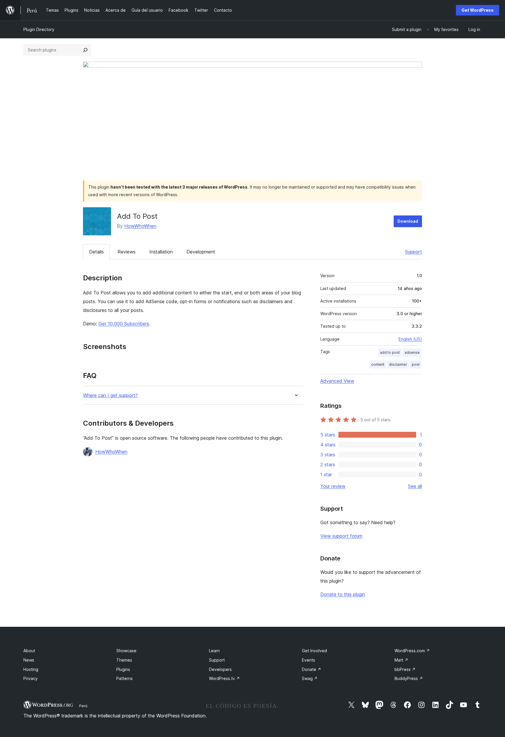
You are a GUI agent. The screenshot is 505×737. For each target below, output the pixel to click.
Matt (401, 659)
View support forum (341, 536)
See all (415, 486)
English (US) (410, 338)
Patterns (124, 678)
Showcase (126, 650)
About (29, 650)
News (28, 659)
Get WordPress (477, 10)
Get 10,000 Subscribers (123, 324)
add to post (390, 352)
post (416, 364)
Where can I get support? (110, 395)
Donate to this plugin (342, 594)
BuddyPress (409, 678)
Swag (310, 678)
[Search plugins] (85, 50)
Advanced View (337, 381)
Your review (332, 486)
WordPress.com (412, 650)
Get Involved (314, 650)
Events (308, 659)
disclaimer (398, 364)
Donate (311, 669)
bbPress (405, 669)
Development (200, 252)
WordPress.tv (224, 678)
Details (96, 252)
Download (407, 221)
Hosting (30, 669)
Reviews (126, 252)
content (377, 364)
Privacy (30, 678)
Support (413, 252)
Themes (124, 659)
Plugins (123, 669)
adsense (412, 352)
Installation (161, 252)
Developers (220, 669)
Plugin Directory (38, 29)
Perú (83, 705)
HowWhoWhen (140, 226)
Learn (214, 650)
